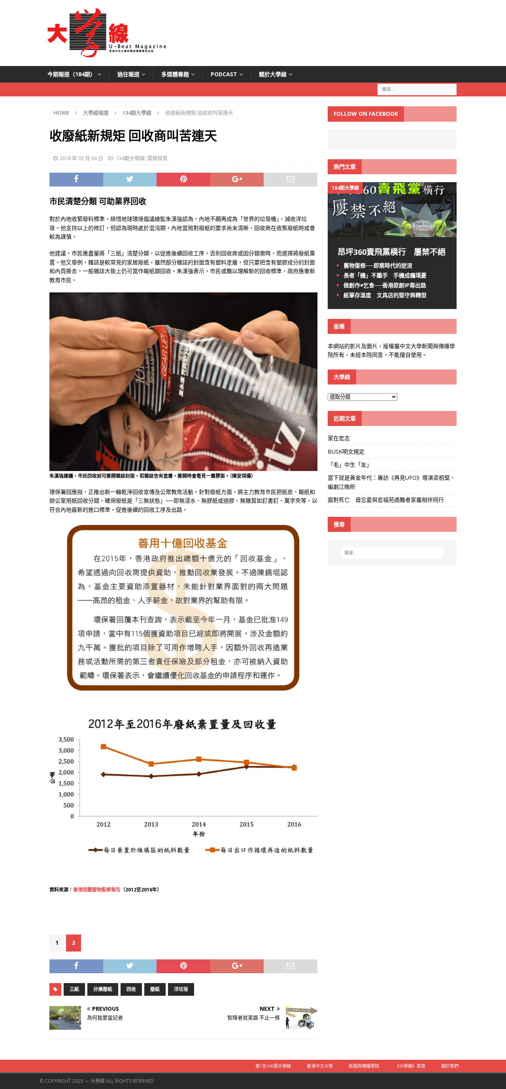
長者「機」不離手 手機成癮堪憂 (385, 275)
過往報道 (128, 74)
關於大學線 (273, 74)
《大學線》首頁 (410, 1066)
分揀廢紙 (102, 989)
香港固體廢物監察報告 (97, 889)
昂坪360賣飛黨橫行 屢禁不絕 (392, 252)
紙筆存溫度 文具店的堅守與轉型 (385, 295)
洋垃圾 (181, 989)
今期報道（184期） (71, 74)
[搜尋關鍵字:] (417, 89)
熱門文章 (345, 166)
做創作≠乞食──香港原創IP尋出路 (385, 285)
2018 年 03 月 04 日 (81, 158)
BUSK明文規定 (346, 451)
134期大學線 (130, 158)
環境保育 (157, 158)
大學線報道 (96, 112)
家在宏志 (339, 438)
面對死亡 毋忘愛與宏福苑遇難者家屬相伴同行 (387, 499)
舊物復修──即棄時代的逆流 (378, 265)
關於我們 (450, 1066)
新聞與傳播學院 (364, 1066)
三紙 (74, 989)
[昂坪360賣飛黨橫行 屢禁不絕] (392, 232)
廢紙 (155, 989)
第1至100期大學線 (273, 1066)
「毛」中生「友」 (350, 464)
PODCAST (224, 74)
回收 (131, 989)
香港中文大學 (320, 1066)
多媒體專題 (175, 74)
